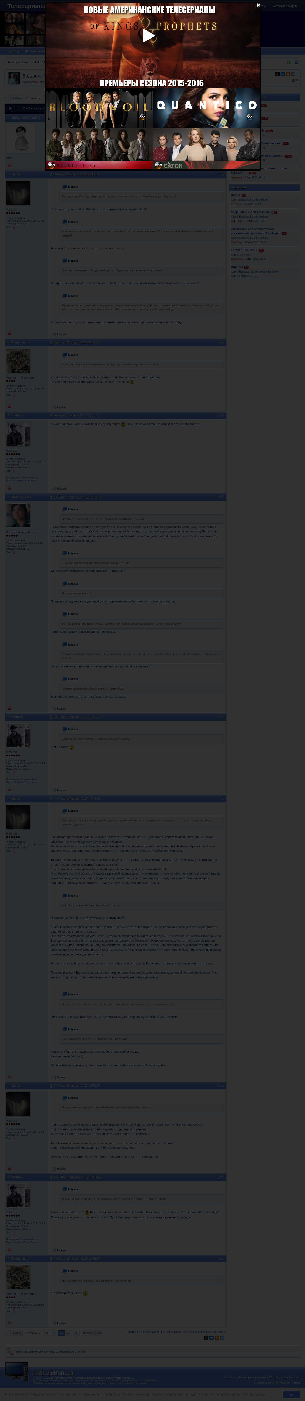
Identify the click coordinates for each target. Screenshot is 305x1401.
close (258, 4)
